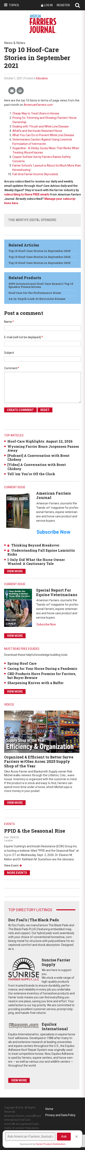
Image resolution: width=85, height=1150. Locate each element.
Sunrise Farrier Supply (56, 962)
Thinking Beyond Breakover (35, 545)
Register (63, 5)
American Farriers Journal (53, 495)
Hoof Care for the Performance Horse (34, 293)
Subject (9, 352)
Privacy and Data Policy (60, 1115)
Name (9, 321)
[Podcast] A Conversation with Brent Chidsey (38, 457)
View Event (11, 865)
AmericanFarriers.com (38, 104)
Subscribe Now (46, 624)
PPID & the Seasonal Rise (34, 830)
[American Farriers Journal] (18, 511)
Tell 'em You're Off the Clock (31, 474)
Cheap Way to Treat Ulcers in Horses (35, 113)
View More (15, 571)
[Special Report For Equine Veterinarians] (18, 608)
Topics (14, 5)
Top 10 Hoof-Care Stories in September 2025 (39, 251)
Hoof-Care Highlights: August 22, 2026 (40, 441)
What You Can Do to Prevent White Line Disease (43, 135)
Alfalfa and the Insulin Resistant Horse (37, 130)
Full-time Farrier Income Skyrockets (35, 174)
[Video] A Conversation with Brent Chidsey (36, 466)
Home (49, 1109)
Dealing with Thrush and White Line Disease (40, 126)
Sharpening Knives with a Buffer (35, 683)
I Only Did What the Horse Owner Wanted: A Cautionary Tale (36, 561)
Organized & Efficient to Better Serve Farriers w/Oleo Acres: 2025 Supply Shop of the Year (38, 761)
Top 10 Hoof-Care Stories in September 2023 (39, 263)
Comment (11, 368)
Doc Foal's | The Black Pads (33, 919)
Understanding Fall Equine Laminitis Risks (41, 552)
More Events (17, 872)
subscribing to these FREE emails (27, 194)
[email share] (11, 91)
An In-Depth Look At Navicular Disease (36, 299)
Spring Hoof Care (22, 663)
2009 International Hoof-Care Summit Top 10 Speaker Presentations (40, 285)
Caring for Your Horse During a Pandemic (42, 668)
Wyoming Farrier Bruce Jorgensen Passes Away (43, 448)
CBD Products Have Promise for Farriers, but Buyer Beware (41, 675)
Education (42, 78)
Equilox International (55, 1026)
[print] (20, 91)
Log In (48, 5)
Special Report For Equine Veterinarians (56, 592)
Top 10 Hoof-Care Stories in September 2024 (39, 257)
